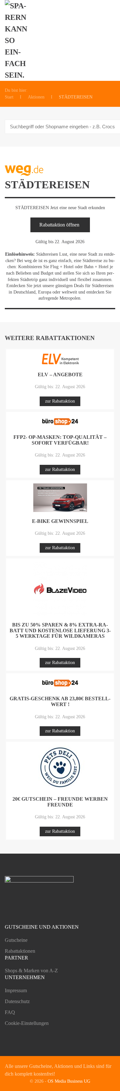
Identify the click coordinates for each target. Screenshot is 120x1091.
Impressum (16, 990)
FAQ (10, 1012)
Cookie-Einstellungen (27, 1023)
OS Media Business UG (69, 1081)
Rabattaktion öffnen (59, 224)
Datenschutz (17, 1001)
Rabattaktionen (20, 951)
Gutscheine (16, 940)
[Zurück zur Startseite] (19, 40)
